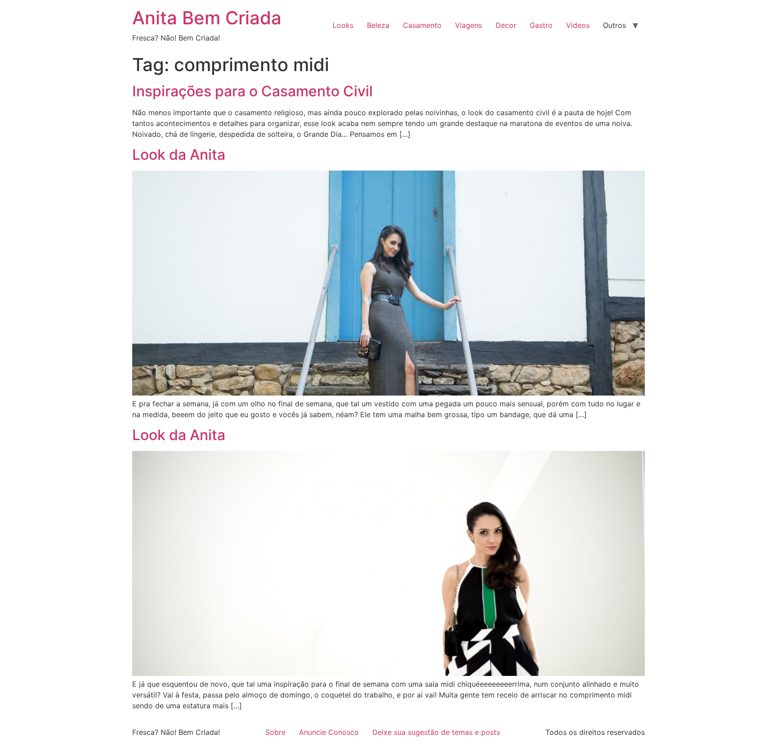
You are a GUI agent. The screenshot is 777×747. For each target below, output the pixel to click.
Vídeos (577, 25)
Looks (343, 25)
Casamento (422, 25)
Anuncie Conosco (329, 732)
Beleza (378, 25)
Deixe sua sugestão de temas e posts (436, 732)
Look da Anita (178, 154)
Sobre (275, 732)
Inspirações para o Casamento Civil (252, 91)
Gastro (541, 25)
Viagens (468, 25)
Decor (506, 25)
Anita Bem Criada (206, 18)
